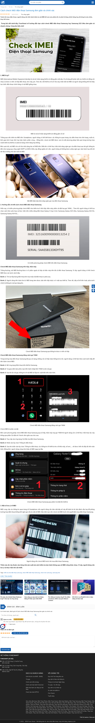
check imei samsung (46, 572)
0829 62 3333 (5, 671)
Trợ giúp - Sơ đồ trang (54, 685)
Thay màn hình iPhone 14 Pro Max (38, 711)
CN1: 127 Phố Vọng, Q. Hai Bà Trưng (12, 661)
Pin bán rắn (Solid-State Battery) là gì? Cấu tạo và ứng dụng (10, 597)
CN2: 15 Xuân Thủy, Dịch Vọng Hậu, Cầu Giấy (14, 665)
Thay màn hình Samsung (47, 704)
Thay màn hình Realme (51, 713)
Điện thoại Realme (64, 701)
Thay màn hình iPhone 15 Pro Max (57, 711)
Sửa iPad (90, 706)
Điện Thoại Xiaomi (53, 701)
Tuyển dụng (51, 696)
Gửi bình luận (6, 649)
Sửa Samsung (34, 706)
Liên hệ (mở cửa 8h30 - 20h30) (34, 676)
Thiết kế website (56, 706)
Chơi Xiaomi (51, 693)
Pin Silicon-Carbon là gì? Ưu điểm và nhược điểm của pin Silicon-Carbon (59, 598)
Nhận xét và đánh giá (7, 629)
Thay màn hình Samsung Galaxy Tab (76, 708)
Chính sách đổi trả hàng (32, 682)
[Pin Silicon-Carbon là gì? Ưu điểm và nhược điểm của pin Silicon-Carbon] (59, 587)
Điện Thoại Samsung (75, 701)
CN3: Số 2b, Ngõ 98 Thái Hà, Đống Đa (12, 670)
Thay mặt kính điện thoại (55, 702)
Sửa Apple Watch (41, 708)
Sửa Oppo (49, 706)
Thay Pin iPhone (34, 704)
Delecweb (92, 717)
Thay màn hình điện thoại (41, 702)
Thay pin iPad (53, 709)
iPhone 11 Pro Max (84, 704)
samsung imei (56, 572)
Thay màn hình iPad (59, 708)
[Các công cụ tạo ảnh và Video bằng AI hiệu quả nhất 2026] (35, 587)
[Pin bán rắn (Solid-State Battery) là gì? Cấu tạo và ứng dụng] (11, 587)
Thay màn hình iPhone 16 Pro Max (77, 711)
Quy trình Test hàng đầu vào (55, 676)
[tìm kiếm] (63, 2)
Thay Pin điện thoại (67, 702)
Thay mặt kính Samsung (61, 704)
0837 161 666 (5, 667)
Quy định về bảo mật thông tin (56, 679)
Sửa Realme (65, 706)
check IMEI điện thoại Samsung (31, 572)
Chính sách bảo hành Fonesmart (34, 685)
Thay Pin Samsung (73, 704)
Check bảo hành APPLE (32, 692)
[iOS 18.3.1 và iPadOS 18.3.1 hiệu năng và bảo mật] (83, 587)
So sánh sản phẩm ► (54, 690)
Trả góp (28, 679)
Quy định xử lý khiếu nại (54, 687)
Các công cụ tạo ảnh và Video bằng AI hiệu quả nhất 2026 (34, 597)
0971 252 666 (5, 663)
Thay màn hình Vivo (76, 713)
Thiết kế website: (84, 717)
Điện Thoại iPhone (43, 701)
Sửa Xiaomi (42, 706)
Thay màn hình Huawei (64, 713)
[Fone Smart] (2, 2)
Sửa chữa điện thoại (31, 701)
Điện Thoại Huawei (86, 701)
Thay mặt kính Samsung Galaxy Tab (39, 709)
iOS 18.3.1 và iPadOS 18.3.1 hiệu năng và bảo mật (82, 597)
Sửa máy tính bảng (82, 706)
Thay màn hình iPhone (79, 702)
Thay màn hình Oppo (38, 713)
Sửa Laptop (50, 708)
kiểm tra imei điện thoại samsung (13, 572)
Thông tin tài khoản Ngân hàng (56, 682)
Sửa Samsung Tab (31, 708)
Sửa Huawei (72, 706)
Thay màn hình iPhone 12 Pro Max (67, 709)
